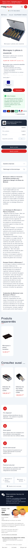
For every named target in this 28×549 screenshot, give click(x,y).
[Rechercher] (21, 6)
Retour (5, 15)
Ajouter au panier (14, 151)
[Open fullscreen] (24, 19)
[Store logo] (6, 7)
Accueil (11, 15)
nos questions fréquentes (19, 498)
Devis (7, 90)
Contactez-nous (15, 1)
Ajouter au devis (14, 147)
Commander (19, 90)
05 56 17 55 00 (16, 3)
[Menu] (25, 6)
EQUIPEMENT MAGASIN (21, 15)
